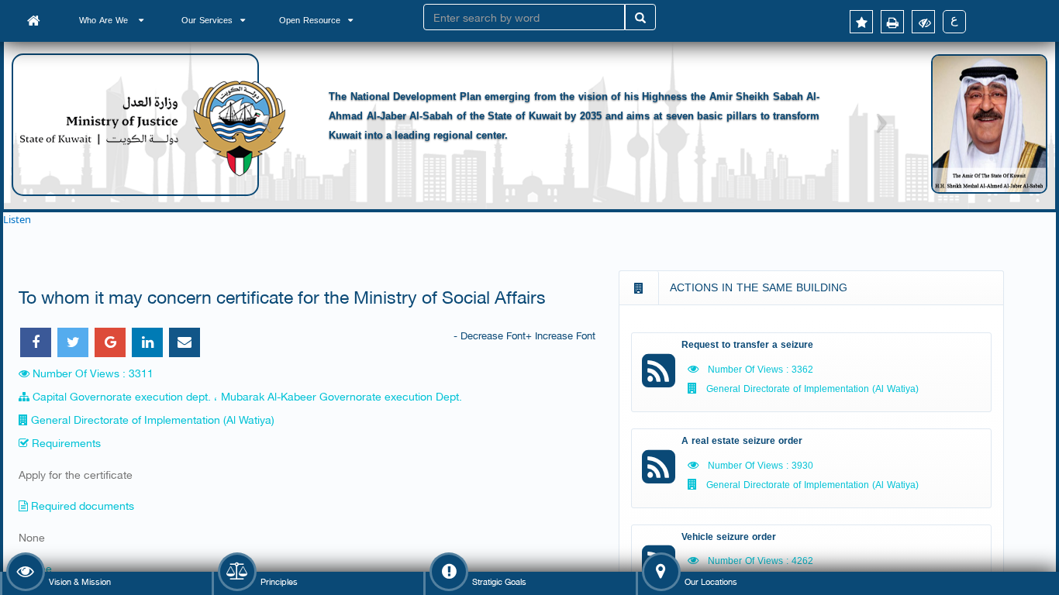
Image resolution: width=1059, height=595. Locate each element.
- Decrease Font (490, 334)
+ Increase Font (560, 334)
